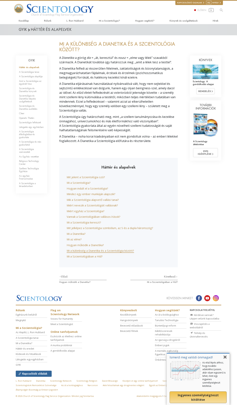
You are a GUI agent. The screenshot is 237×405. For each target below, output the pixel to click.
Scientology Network (60, 380)
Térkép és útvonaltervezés (199, 334)
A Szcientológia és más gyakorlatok (30, 143)
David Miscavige (110, 380)
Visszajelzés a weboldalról (200, 325)
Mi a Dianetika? (76, 234)
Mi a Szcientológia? (109, 20)
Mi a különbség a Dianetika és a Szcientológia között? (100, 250)
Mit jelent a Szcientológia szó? (86, 177)
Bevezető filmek (129, 331)
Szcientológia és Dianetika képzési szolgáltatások (27, 98)
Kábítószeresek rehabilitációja (163, 332)
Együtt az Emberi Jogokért (162, 385)
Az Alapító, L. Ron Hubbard (30, 332)
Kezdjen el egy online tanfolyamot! (140, 380)
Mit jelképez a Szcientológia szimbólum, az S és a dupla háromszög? (110, 228)
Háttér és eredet (25, 348)
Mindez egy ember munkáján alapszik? (91, 194)
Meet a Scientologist (62, 324)
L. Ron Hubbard (75, 20)
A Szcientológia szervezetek (26, 150)
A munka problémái (61, 345)
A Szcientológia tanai (29, 72)
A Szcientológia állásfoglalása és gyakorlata (27, 134)
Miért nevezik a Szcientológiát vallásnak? (92, 205)
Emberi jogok (162, 345)
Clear (21, 113)
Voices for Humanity (62, 318)
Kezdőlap (24, 20)
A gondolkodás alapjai (63, 350)
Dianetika (40, 380)
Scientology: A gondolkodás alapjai (203, 83)
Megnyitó (21, 320)
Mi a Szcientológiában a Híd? (85, 256)
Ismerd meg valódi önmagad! (191, 357)
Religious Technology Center (29, 162)
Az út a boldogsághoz (167, 314)
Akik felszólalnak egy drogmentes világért (123, 385)
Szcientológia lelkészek (30, 122)
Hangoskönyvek (129, 320)
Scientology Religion (86, 380)
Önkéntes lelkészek (166, 359)
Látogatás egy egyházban (31, 127)
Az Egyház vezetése (29, 156)
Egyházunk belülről (26, 314)
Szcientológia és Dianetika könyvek (28, 89)
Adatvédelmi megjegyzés (149, 396)
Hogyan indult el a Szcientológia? (87, 188)
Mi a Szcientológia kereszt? (84, 222)
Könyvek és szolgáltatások (184, 20)
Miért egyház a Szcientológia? (85, 211)
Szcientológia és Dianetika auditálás (28, 107)
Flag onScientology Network (65, 312)
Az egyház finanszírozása (26, 177)
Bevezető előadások (131, 325)
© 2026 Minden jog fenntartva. (55, 396)
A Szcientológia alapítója (31, 76)
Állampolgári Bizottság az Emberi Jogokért (37, 389)
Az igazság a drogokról (167, 340)
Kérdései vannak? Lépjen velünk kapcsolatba (204, 316)
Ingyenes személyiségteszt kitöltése (198, 397)
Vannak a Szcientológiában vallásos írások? (93, 216)
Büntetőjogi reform (165, 325)
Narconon (93, 385)
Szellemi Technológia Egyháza (29, 170)
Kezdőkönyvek (128, 314)
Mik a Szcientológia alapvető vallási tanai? (93, 200)
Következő (170, 276)
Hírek (215, 20)
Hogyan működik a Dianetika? (85, 245)
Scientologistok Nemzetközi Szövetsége (36, 385)
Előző (64, 276)
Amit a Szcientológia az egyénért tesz (30, 82)
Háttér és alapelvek (29, 67)
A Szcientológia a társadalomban (27, 185)
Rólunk (47, 20)
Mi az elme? (74, 239)
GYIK (31, 60)
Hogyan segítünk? (144, 20)
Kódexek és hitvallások (28, 354)
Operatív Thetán (26, 118)
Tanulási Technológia (166, 320)
